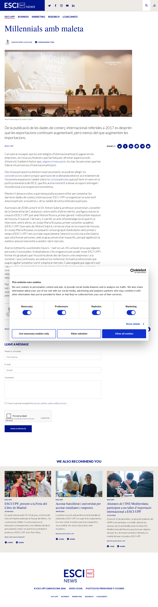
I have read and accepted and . (37, 403)
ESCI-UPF (10, 16)
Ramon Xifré (17, 42)
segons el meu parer (54, 161)
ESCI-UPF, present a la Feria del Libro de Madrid (26, 505)
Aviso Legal (76, 588)
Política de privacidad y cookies (105, 588)
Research (54, 16)
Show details (133, 324)
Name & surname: (13, 351)
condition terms (59, 403)
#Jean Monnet (19, 537)
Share (21, 542)
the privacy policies (39, 403)
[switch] (61, 312)
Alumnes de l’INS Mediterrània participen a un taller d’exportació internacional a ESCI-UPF (129, 507)
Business (23, 16)
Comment (9, 377)
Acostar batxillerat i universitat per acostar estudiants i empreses (78, 505)
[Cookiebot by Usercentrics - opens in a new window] (132, 271)
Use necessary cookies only (34, 333)
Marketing (38, 16)
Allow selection (79, 333)
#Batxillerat (61, 534)
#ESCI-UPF (9, 146)
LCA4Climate (70, 16)
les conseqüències (58, 179)
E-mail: (8, 364)
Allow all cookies (124, 333)
